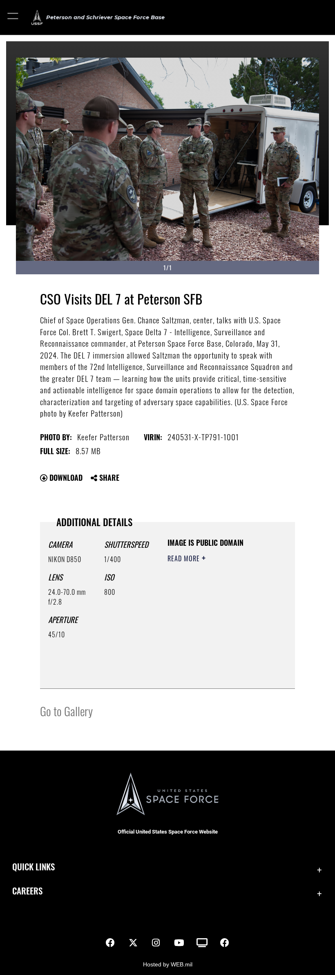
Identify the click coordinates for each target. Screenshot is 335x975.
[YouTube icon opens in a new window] (179, 943)
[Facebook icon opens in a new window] (110, 943)
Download (65, 477)
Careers (27, 890)
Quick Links (33, 866)
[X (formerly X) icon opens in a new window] (133, 943)
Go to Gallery (66, 710)
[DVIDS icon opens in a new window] (202, 943)
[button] (13, 17)
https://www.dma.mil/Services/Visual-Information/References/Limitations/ (217, 673)
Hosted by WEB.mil (167, 964)
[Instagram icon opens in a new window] (156, 943)
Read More (185, 558)
